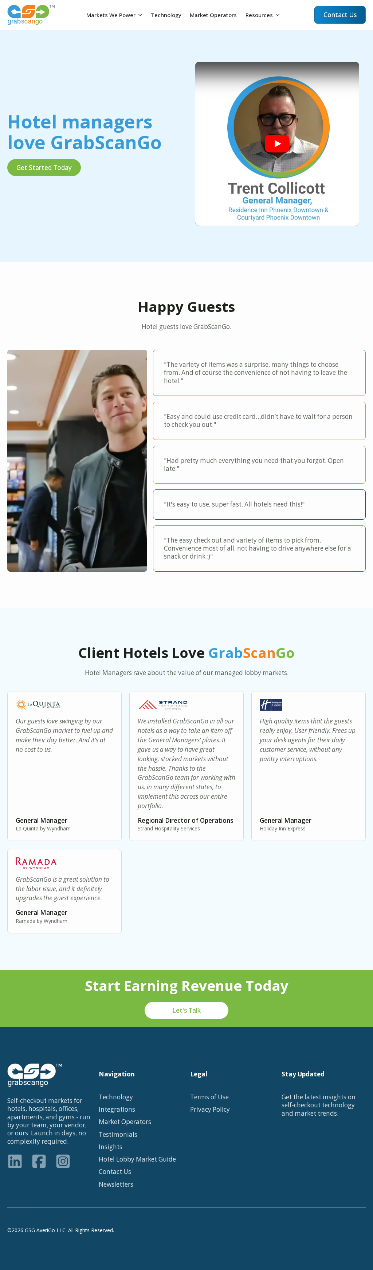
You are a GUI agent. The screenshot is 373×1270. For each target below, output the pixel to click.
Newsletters (116, 1184)
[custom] (15, 1161)
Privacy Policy (210, 1110)
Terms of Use (209, 1097)
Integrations (117, 1110)
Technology (166, 15)
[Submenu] (141, 15)
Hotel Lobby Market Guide (137, 1159)
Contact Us (115, 1172)
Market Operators (213, 15)
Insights (110, 1147)
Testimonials (118, 1135)
